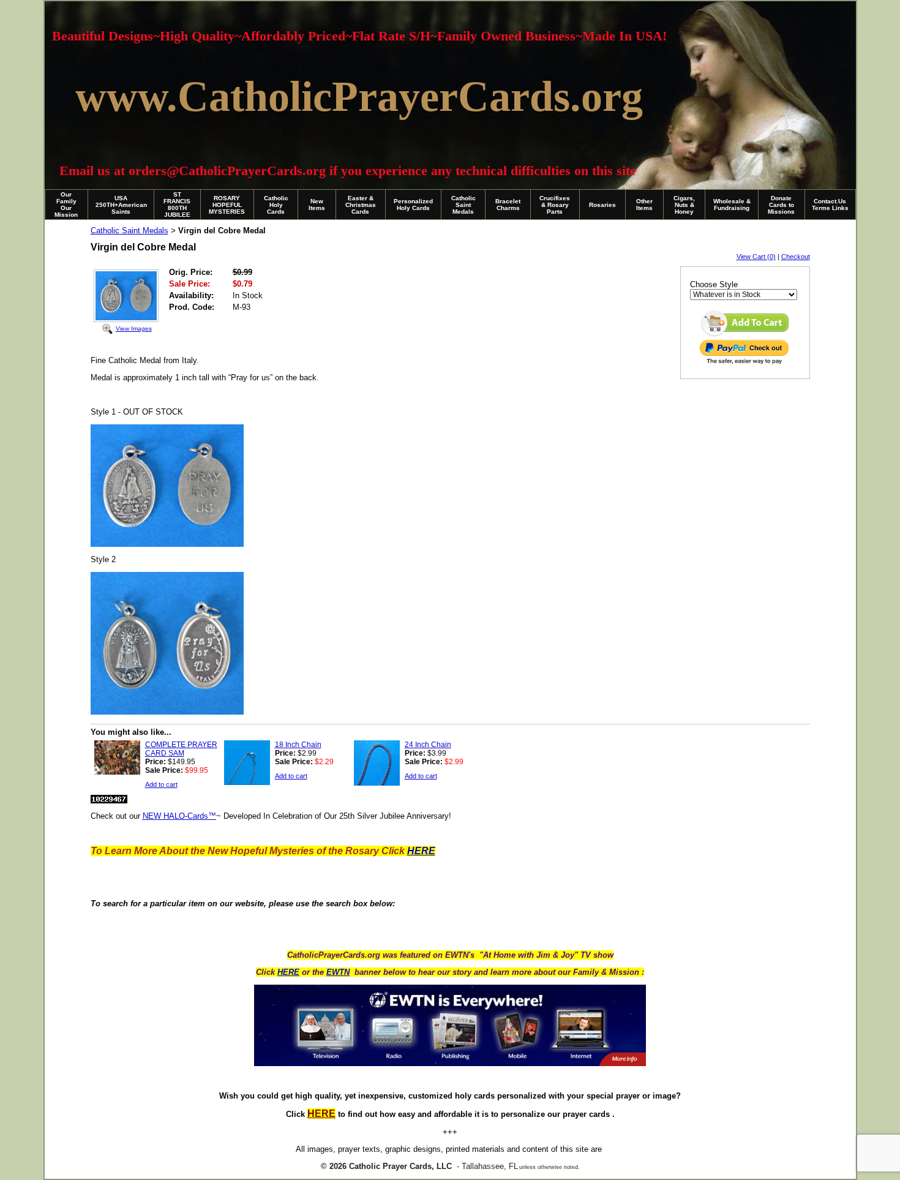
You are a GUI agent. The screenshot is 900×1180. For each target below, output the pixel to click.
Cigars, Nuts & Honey (684, 205)
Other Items (644, 204)
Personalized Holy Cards (413, 204)
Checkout (795, 256)
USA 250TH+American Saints (121, 205)
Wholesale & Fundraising (732, 204)
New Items (317, 204)
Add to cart (161, 784)
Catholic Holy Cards (276, 205)
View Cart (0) (756, 256)
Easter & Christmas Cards (360, 205)
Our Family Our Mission (66, 204)
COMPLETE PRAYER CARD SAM (181, 748)
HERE (288, 972)
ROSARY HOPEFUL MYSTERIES (227, 205)
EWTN (338, 972)
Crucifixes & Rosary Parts (554, 205)
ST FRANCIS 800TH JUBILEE (176, 204)
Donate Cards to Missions (781, 205)
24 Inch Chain (428, 744)
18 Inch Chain (298, 744)
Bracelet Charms (507, 204)
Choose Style (714, 284)
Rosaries (602, 204)
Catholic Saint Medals (463, 205)
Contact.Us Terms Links (830, 204)
